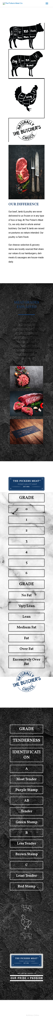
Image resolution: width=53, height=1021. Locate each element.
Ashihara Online (32, 1015)
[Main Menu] (47, 3)
